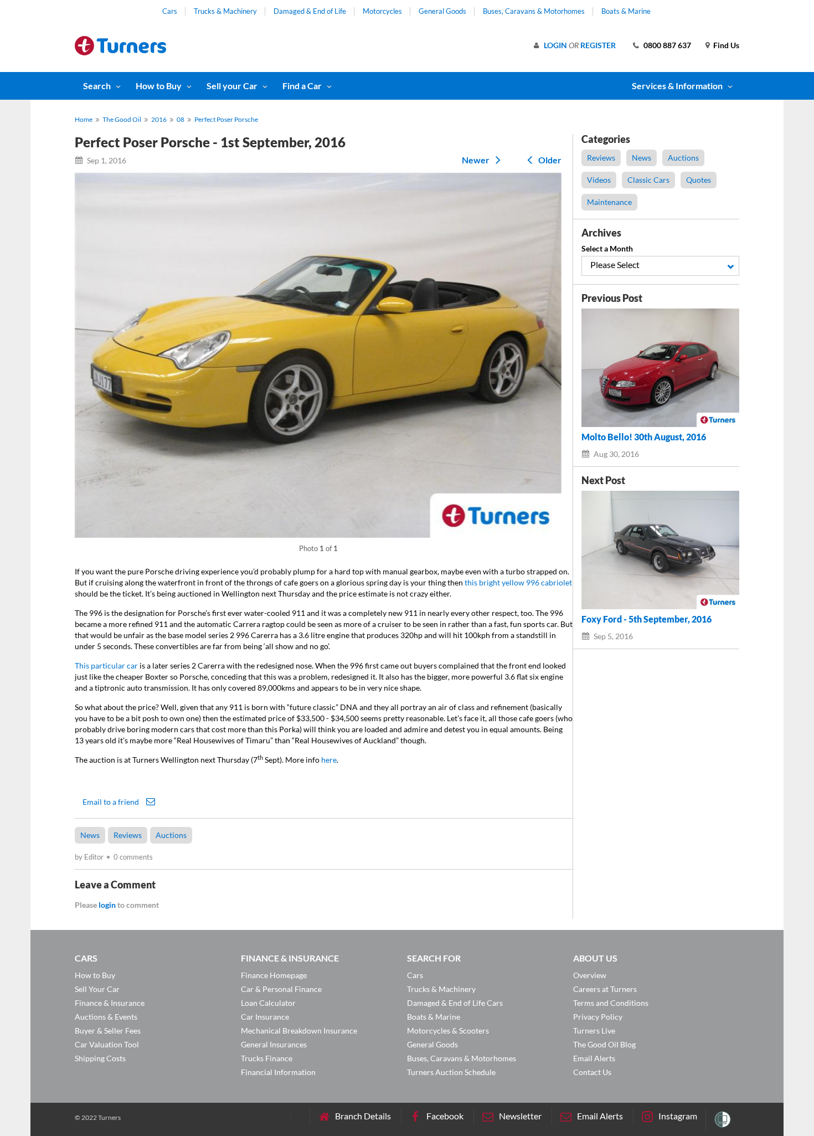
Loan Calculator (268, 1003)
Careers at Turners (605, 989)
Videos (599, 179)
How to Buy (159, 85)
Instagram (677, 1116)
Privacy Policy (597, 1016)
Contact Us (592, 1072)
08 (180, 119)
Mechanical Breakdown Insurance (299, 1030)
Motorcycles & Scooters (448, 1030)
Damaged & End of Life (310, 11)
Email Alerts (594, 1058)
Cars (169, 11)
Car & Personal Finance (281, 989)
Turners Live (594, 1030)
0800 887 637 (667, 45)
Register (598, 45)
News (90, 835)
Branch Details (363, 1116)
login (107, 904)
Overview (589, 975)
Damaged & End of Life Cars (455, 1003)
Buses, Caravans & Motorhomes (534, 11)
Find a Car (302, 85)
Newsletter (520, 1116)
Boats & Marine (626, 11)
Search (97, 85)
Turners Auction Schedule (451, 1072)
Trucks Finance (266, 1058)
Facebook (444, 1116)
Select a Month (607, 248)
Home (83, 119)
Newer (476, 160)
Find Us (726, 45)
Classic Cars (648, 179)
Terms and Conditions (610, 1003)
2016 (159, 119)
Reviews (128, 835)
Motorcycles (382, 11)
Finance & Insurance (110, 1003)
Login (555, 45)
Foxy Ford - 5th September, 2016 (646, 619)
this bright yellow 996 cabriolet (518, 582)
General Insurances (274, 1044)
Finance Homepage (274, 975)
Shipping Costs (100, 1058)
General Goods (442, 11)
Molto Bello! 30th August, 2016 (643, 437)
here (329, 759)
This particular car (106, 665)
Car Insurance (265, 1016)
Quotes (698, 179)
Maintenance (609, 202)
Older (549, 160)
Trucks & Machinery (225, 11)
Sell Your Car (97, 989)
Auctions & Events (106, 1016)
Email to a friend (112, 801)
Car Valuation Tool (107, 1044)
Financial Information (278, 1072)
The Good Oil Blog (604, 1044)
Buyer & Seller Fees (108, 1030)
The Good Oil (121, 119)
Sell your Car (232, 85)
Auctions (171, 835)
